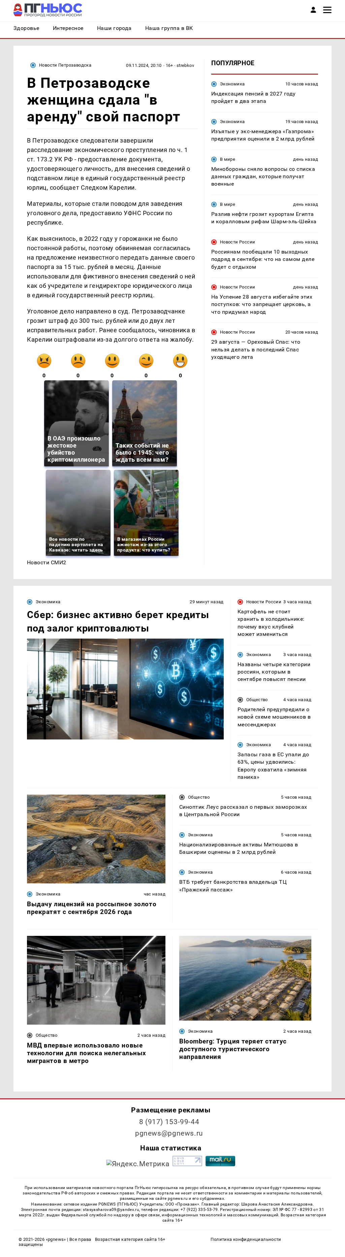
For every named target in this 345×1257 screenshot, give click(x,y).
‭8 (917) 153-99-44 (169, 1122)
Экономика (232, 83)
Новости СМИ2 (46, 562)
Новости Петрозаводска (65, 65)
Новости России (237, 241)
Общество (257, 699)
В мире (227, 159)
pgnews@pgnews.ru (169, 1133)
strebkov (185, 65)
